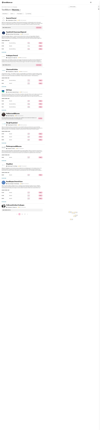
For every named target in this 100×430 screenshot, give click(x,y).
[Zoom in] (98, 6)
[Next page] (27, 214)
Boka (40, 48)
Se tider (40, 118)
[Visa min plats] (98, 9)
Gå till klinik (38, 27)
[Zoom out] (98, 8)
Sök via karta (72, 6)
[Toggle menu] (91, 2)
